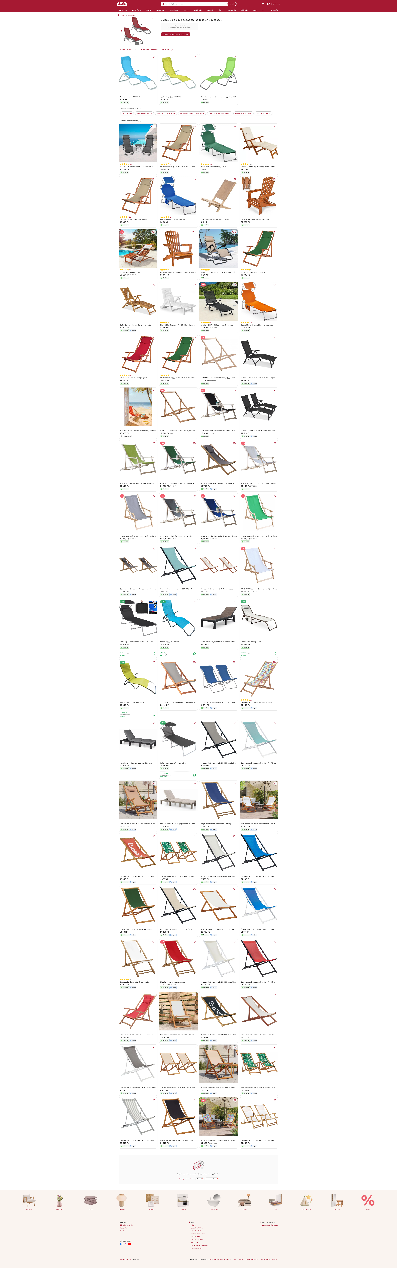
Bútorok (29, 1209)
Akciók (368, 1209)
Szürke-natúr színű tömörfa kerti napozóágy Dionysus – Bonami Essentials (187, 702)
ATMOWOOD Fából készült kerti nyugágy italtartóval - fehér (262, 483)
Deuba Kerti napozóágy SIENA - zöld (254, 272)
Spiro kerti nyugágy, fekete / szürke (173, 763)
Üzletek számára (197, 1239)
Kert (123, 15)
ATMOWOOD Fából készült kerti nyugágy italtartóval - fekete (223, 430)
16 (235, 232)
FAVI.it (241, 1259)
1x (130, 269)
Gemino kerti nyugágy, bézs (251, 642)
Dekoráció (59, 1209)
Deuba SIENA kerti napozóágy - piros (133, 378)
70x (130, 164)
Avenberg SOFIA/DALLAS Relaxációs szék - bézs (218, 272)
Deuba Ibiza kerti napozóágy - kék (172, 219)
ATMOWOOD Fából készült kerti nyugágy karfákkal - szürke (141, 536)
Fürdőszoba (214, 1209)
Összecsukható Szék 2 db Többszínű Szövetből (218, 1140)
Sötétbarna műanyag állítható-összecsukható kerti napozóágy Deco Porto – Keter (230, 642)
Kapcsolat (123, 1228)
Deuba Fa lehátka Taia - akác (130, 272)
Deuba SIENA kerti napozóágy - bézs (133, 219)
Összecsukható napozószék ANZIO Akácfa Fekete (219, 1035)
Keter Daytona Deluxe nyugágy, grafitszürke (136, 763)
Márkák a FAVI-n (197, 1231)
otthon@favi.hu (127, 1225)
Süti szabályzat (196, 1248)
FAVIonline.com (125, 1259)
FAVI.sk (216, 1259)
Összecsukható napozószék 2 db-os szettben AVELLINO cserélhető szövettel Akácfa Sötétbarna (155, 589)
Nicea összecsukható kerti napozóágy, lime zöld (218, 97)
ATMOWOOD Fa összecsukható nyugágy (215, 219)
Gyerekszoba (306, 1209)
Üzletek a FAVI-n (197, 1228)
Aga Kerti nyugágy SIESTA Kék (131, 97)
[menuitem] (123, 10)
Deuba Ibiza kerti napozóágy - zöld (213, 167)
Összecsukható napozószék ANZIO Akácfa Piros (137, 876)
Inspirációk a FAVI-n (198, 1234)
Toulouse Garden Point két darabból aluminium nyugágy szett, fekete (266, 430)
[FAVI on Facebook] (121, 1244)
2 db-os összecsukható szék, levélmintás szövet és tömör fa (182, 876)
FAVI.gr (268, 1259)
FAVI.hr (235, 1259)
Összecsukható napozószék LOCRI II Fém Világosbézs (220, 876)
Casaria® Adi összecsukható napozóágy (255, 219)
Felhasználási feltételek (199, 1245)
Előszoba (337, 1209)
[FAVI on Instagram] (125, 1244)
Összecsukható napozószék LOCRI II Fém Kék (257, 876)
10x (211, 164)
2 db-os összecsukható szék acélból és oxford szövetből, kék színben (226, 702)
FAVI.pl (223, 1259)
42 (154, 126)
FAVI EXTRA (195, 1242)
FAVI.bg (262, 1259)
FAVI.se (247, 1259)
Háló (275, 1209)
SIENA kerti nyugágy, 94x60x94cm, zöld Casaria (177, 378)
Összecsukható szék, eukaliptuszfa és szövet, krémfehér (221, 929)
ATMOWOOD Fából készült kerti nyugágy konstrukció (220, 378)
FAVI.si (274, 1259)
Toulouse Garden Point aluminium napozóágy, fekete (260, 378)
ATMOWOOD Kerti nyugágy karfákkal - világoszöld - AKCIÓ (141, 483)
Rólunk (193, 1225)
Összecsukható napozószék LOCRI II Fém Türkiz (177, 589)
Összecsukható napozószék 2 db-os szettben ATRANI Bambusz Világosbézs (268, 1140)
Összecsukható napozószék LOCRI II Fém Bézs (177, 929)
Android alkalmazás (271, 1225)
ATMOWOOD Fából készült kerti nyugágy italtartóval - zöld (181, 483)
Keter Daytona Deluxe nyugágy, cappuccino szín (177, 824)
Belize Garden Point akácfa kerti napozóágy (136, 325)
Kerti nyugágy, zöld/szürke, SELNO (132, 702)
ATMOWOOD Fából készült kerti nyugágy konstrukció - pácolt (182, 430)
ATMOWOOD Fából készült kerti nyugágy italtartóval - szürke (182, 536)
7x (130, 217)
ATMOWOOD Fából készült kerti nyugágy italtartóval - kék (222, 536)
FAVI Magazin (195, 1236)
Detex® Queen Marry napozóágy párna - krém (258, 167)
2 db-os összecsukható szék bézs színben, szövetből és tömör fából (185, 1088)
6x (170, 164)
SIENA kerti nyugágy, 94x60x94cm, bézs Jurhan (177, 167)
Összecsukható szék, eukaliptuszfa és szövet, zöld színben (141, 929)
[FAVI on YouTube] (129, 1244)
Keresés (231, 4)
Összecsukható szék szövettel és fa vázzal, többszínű (260, 702)
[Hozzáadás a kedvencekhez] (235, 179)
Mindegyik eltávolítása (186, 1179)
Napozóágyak (132, 15)
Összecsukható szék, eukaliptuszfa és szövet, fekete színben (182, 1140)
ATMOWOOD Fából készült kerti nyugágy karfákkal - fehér (262, 589)
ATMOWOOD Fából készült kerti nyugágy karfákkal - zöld (261, 536)
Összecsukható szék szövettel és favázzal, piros (137, 1035)
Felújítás (152, 1209)
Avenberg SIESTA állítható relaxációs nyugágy (217, 325)
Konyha (183, 1209)
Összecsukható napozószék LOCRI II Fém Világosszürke (140, 1140)
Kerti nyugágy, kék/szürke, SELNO (172, 642)
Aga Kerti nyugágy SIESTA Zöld (171, 97)
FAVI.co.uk (255, 1259)
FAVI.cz (210, 1259)
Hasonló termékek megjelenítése (175, 34)
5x (170, 217)
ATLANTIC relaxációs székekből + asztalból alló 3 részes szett (142, 167)
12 (275, 126)
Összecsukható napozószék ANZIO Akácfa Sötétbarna (260, 1035)
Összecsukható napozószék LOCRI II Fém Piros (258, 982)
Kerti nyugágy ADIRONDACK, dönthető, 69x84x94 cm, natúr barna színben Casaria (189, 272)
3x (251, 322)
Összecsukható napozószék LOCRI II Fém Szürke (218, 763)
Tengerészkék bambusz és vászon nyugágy (216, 824)
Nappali (244, 1209)
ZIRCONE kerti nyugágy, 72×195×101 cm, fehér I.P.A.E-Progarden (183, 325)
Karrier (122, 1231)
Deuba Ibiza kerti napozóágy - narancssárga (257, 325)
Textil (91, 1209)
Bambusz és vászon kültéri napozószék (134, 982)
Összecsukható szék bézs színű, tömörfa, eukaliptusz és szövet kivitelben (228, 1088)
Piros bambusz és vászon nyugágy (172, 982)
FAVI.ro (229, 1259)
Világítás (121, 1209)
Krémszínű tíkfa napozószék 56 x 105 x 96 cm (177, 1035)
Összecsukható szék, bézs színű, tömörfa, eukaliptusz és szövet (143, 824)
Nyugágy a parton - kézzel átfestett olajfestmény (138, 430)
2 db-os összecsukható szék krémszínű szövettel (259, 824)
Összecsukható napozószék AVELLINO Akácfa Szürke (220, 483)
